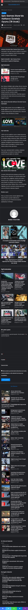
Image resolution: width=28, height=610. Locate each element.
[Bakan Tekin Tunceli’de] (6, 440)
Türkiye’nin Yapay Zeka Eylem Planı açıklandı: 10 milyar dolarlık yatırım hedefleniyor (20, 284)
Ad (2, 354)
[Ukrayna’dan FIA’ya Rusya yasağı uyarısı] (5, 78)
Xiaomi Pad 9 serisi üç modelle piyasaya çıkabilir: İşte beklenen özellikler (7, 320)
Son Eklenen (14, 386)
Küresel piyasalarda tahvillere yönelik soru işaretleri (17, 446)
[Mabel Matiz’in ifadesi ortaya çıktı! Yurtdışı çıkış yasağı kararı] (6, 426)
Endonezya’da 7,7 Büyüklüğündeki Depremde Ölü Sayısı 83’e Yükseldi (14, 405)
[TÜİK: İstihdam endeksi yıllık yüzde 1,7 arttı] (6, 433)
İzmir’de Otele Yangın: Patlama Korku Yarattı (17, 479)
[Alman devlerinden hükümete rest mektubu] (6, 393)
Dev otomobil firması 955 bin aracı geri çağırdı (7, 304)
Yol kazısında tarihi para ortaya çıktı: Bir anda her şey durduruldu (17, 513)
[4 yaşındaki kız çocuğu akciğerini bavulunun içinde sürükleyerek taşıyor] (6, 521)
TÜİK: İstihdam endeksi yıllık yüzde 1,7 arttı (18, 432)
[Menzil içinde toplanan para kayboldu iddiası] (6, 488)
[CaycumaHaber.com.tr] (14, 4)
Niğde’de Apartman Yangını (18, 459)
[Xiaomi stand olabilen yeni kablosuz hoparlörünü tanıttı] (5, 71)
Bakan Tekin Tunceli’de (17, 438)
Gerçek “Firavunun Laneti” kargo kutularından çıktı (20, 304)
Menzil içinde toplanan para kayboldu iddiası (18, 486)
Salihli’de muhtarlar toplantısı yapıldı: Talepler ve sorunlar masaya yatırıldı (18, 418)
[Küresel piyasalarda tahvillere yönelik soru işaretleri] (6, 447)
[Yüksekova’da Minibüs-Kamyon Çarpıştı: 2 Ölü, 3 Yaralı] (6, 454)
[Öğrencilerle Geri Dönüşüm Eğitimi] (6, 468)
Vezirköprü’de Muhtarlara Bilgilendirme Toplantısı (18, 473)
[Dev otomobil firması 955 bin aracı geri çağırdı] (7, 297)
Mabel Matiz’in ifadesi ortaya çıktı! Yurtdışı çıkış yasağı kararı (18, 425)
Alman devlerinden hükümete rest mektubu (17, 391)
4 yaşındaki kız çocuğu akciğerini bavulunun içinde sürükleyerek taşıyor (18, 520)
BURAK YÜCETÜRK (8, 25)
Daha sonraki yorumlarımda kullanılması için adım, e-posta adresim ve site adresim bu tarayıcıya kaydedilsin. (14, 373)
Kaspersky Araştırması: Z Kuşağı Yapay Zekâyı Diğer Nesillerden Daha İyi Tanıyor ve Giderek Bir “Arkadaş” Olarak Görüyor (7, 286)
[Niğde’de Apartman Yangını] (6, 461)
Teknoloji (10, 10)
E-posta (3, 359)
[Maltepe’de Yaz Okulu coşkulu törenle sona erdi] (6, 400)
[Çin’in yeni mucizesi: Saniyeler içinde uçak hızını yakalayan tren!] (21, 312)
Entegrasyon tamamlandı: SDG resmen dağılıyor (18, 410)
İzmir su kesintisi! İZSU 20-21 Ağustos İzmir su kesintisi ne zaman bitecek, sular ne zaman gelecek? (18, 495)
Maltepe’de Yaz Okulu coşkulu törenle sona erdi (18, 398)
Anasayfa (4, 10)
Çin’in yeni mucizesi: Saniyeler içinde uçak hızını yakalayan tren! (20, 319)
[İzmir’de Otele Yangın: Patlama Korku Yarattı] (6, 481)
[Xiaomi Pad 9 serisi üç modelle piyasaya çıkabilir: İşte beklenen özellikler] (7, 312)
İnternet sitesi (4, 365)
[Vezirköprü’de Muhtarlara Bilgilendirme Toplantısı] (6, 474)
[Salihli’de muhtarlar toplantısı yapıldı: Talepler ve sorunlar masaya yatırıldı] (6, 419)
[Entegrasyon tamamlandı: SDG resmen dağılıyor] (6, 412)
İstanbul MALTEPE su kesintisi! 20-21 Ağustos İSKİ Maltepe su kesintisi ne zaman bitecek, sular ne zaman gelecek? (18, 504)
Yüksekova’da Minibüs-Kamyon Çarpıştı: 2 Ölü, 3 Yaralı (18, 453)
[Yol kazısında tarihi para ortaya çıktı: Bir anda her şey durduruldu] (6, 514)
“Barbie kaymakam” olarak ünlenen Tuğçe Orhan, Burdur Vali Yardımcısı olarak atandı (18, 528)
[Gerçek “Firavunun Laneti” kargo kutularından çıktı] (21, 297)
